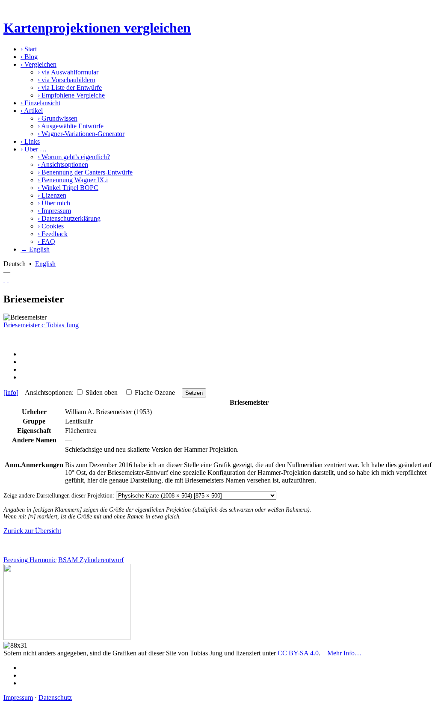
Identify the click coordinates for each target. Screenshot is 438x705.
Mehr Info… (344, 653)
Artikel (32, 110)
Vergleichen (38, 64)
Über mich (54, 203)
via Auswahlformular (68, 72)
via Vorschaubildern (66, 79)
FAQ (46, 241)
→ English (35, 249)
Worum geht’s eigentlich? (74, 156)
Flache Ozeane (155, 392)
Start (29, 49)
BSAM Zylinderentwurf (91, 559)
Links (30, 141)
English (45, 263)
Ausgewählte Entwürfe (71, 126)
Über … (34, 149)
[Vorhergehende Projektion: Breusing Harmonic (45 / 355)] (4, 279)
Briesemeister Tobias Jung (41, 325)
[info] (10, 392)
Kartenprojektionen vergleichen (97, 28)
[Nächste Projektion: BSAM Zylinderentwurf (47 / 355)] (8, 279)
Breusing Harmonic (29, 559)
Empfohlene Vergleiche (71, 95)
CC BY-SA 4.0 (298, 653)
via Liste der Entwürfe (70, 87)
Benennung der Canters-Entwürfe (85, 172)
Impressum (54, 210)
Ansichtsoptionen (63, 164)
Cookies (51, 226)
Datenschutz (55, 697)
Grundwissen (57, 118)
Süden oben (102, 392)
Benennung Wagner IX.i (73, 180)
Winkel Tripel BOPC (68, 187)
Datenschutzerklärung (69, 218)
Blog (29, 56)
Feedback (53, 233)
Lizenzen (52, 195)
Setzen (194, 393)
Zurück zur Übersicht (32, 530)
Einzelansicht (40, 103)
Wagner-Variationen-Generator (81, 133)
